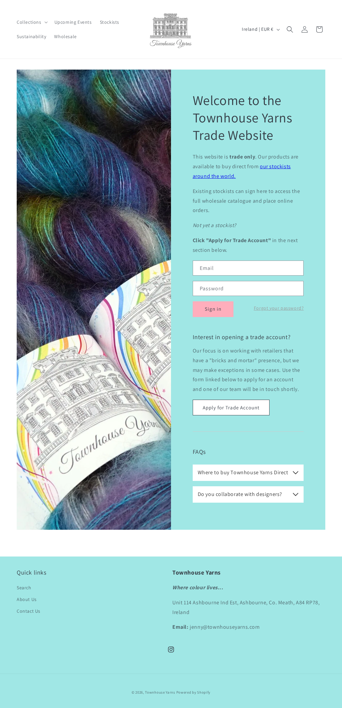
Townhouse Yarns (160, 692)
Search (24, 588)
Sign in (213, 309)
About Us (27, 599)
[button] (31, 22)
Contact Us (28, 611)
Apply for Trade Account (231, 407)
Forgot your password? (279, 308)
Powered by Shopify (193, 692)
